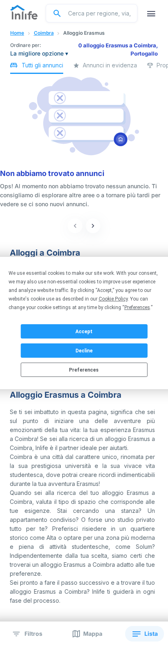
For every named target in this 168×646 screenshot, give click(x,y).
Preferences (84, 370)
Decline (84, 351)
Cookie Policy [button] (113, 299)
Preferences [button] (137, 307)
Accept (84, 331)
